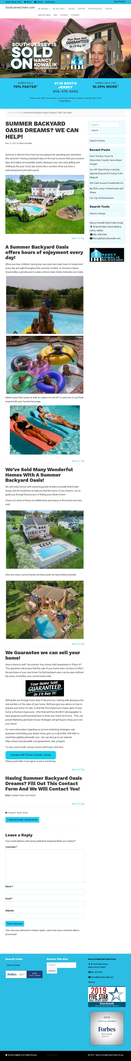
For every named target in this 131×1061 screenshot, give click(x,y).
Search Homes (97, 140)
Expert (81, 9)
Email (8, 885)
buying (44, 9)
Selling (60, 9)
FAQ (55, 15)
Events (64, 15)
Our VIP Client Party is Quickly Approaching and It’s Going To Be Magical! (106, 173)
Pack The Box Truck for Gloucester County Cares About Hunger (106, 160)
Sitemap (91, 969)
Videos (108, 9)
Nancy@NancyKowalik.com (25, 724)
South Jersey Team (13, 2)
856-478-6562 (120, 2)
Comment (11, 834)
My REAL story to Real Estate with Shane (107, 190)
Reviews (51, 2)
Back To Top (78, 238)
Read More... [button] (65, 101)
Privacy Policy (52, 1042)
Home (11, 112)
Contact (39, 2)
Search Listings (97, 213)
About (29, 2)
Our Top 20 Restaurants (102, 198)
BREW (17, 1042)
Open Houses (95, 9)
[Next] (79, 536)
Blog (19, 112)
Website (9, 897)
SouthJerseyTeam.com (19, 7)
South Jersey (22, 800)
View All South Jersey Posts (22, 806)
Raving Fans (44, 15)
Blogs (72, 9)
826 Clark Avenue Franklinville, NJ (106, 183)
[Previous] (11, 536)
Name (9, 873)
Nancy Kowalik (25, 143)
